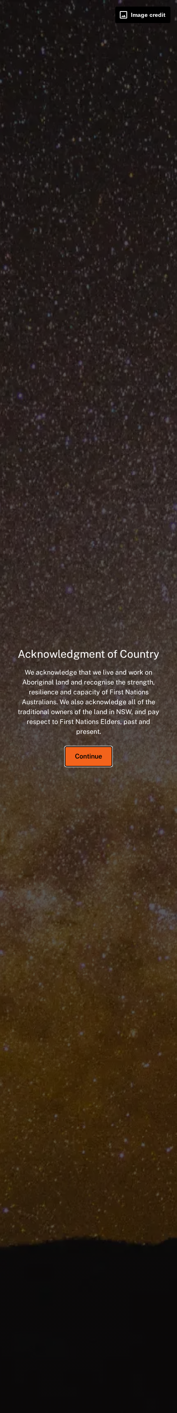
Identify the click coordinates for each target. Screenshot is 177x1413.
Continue (88, 756)
